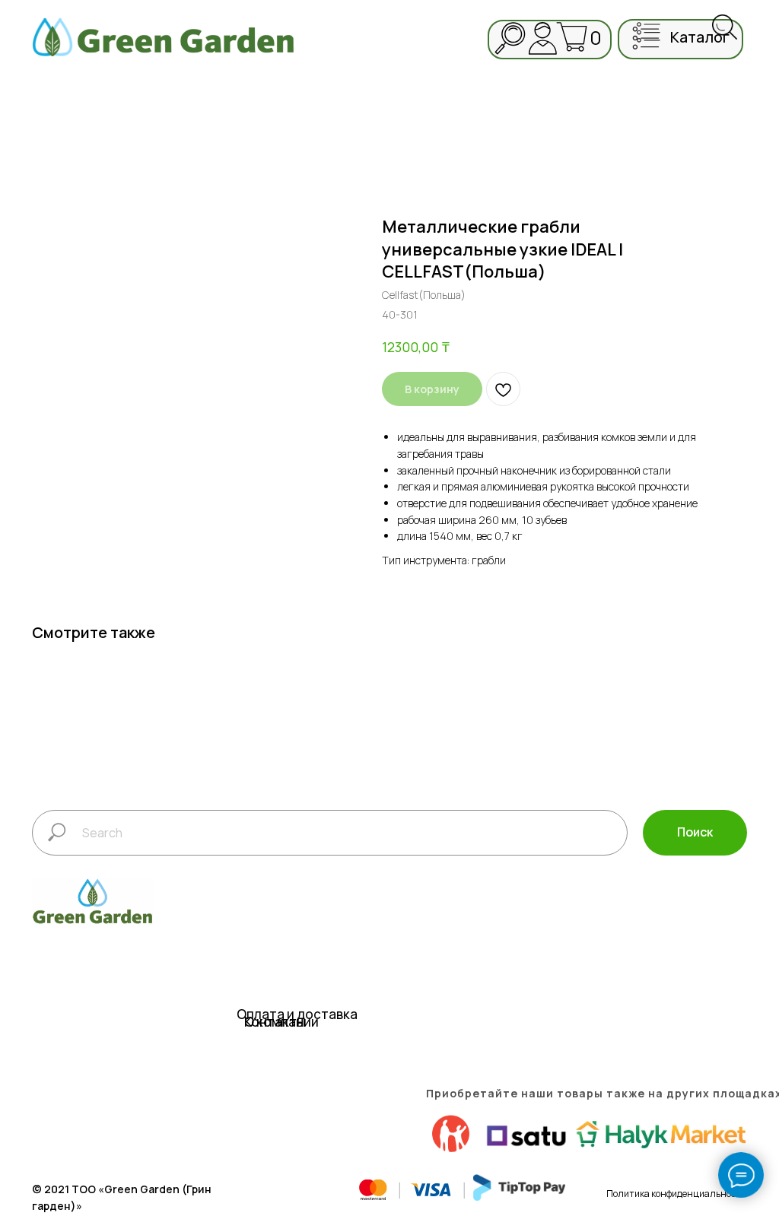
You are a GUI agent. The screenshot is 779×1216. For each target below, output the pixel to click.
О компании (281, 1021)
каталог (700, 37)
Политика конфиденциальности (676, 1193)
